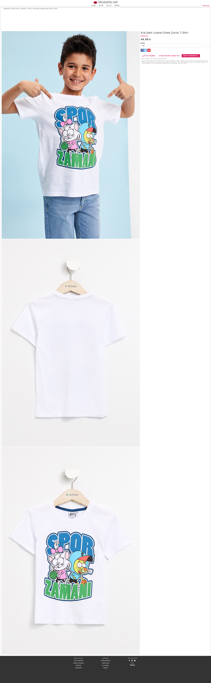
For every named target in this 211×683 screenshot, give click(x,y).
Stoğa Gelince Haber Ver (169, 55)
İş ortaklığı (105, 665)
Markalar (78, 665)
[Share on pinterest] (148, 50)
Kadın (94, 5)
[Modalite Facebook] (130, 661)
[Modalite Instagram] (132, 661)
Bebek (116, 5)
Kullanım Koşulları (78, 663)
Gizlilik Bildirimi (105, 660)
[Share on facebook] (142, 50)
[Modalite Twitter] (135, 661)
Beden (143, 43)
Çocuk (108, 5)
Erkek (101, 5)
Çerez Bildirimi (78, 660)
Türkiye (132, 665)
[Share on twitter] (145, 50)
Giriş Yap (206, 5)
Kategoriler (78, 668)
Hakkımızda (105, 663)
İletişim (105, 668)
